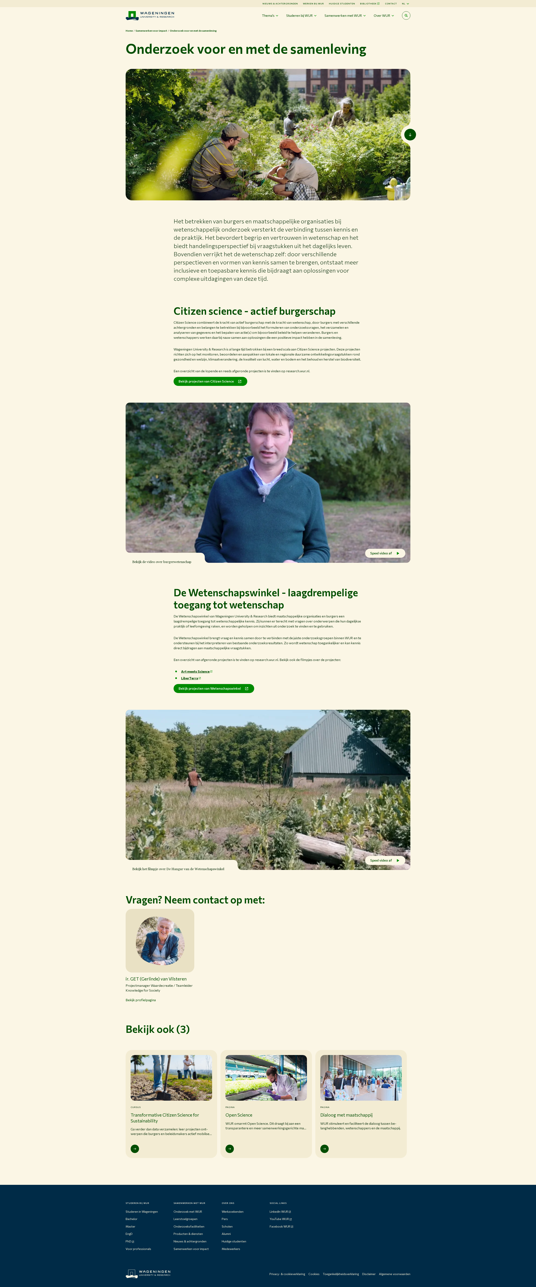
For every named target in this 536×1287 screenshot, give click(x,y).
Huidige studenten (342, 3)
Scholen (227, 1226)
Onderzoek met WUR (188, 1211)
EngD (129, 1233)
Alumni (226, 1233)
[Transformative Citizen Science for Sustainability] (135, 1149)
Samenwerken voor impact (191, 1249)
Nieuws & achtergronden (190, 1241)
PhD (128, 1241)
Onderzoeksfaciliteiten (189, 1226)
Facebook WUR (280, 1226)
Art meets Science (195, 671)
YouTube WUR (279, 1219)
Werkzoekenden (233, 1211)
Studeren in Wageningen (142, 1211)
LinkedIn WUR (279, 1211)
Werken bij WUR (313, 3)
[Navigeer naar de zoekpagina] (406, 15)
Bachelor (131, 1219)
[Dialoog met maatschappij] (324, 1149)
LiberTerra (189, 678)
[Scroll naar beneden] (410, 134)
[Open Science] (229, 1149)
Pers (225, 1219)
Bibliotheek (368, 3)
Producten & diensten (188, 1233)
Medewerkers (231, 1249)
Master (130, 1226)
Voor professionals (138, 1249)
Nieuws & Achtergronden (280, 3)
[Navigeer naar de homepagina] (150, 15)
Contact (391, 3)
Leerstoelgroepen (185, 1219)
